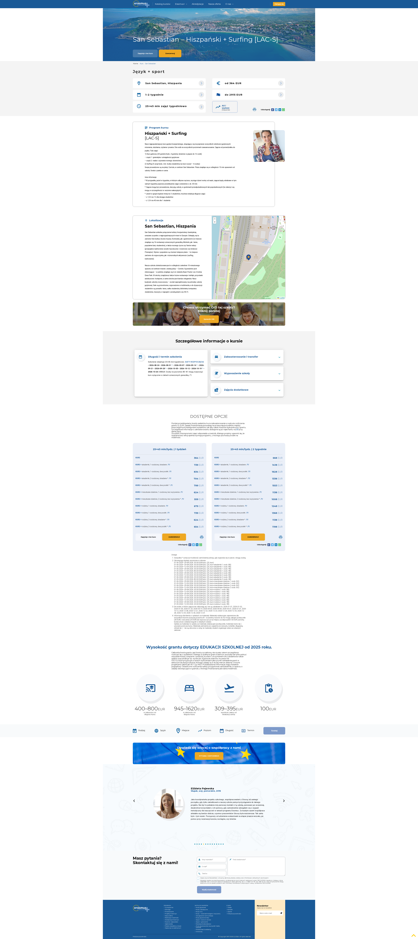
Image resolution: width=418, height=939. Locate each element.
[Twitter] (276, 109)
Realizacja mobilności (172, 917)
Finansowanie (169, 911)
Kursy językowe (201, 907)
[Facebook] (272, 109)
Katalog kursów (162, 4)
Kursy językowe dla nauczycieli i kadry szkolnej (208, 926)
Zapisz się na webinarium (173, 928)
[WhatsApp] (283, 109)
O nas (228, 4)
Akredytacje (198, 4)
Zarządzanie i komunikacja (204, 916)
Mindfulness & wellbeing (203, 929)
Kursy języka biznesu (202, 917)
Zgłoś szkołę (169, 924)
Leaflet (282, 298)
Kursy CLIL (199, 911)
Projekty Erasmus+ (171, 913)
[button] (248, 257)
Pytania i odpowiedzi (171, 922)
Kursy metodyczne (202, 909)
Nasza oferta (214, 4)
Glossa (230, 907)
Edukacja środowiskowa (203, 924)
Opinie (230, 911)
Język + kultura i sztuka (203, 920)
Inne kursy (199, 931)
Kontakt (230, 909)
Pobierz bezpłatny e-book (173, 926)
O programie (169, 907)
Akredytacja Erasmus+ (172, 920)
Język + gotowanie (202, 922)
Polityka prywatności (234, 913)
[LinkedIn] (280, 109)
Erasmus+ (180, 4)
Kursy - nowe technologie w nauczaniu (208, 913)
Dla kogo (168, 909)
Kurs (141, 63)
